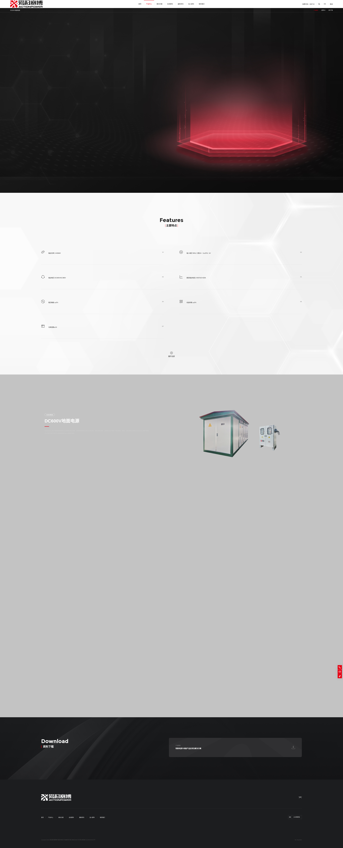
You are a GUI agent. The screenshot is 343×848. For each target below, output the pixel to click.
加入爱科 (191, 4)
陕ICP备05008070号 (75, 840)
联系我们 (202, 4)
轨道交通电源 (49, 414)
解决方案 (159, 4)
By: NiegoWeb (298, 840)
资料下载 (330, 10)
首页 (139, 4)
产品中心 (149, 4)
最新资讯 (180, 4)
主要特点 (323, 10)
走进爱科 (170, 4)
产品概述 (316, 10)
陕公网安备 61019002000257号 (87, 840)
